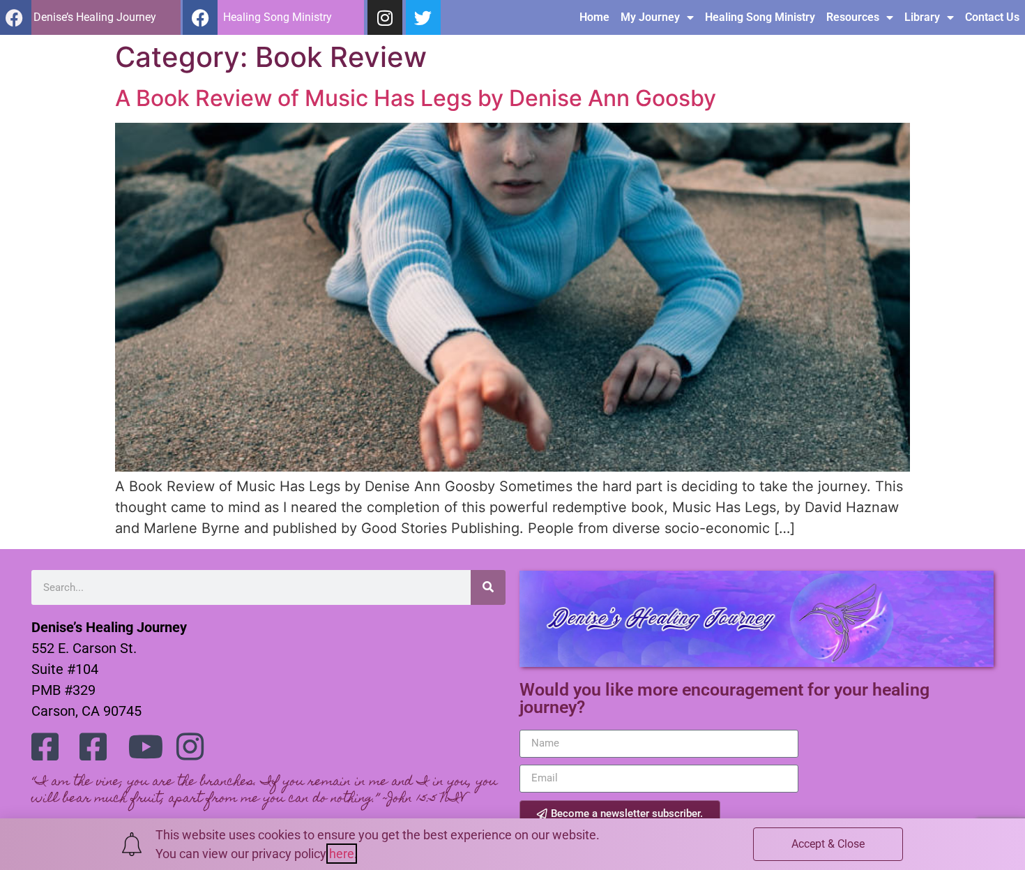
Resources (852, 17)
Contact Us (992, 17)
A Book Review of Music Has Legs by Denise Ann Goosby (415, 98)
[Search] (488, 587)
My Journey (650, 17)
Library (922, 17)
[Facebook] (200, 17)
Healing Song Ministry (760, 17)
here (341, 853)
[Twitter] (423, 17)
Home (594, 17)
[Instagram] (384, 17)
